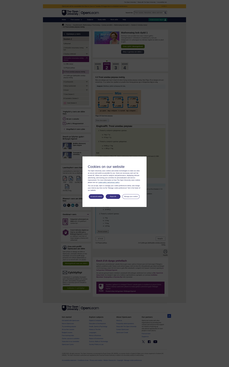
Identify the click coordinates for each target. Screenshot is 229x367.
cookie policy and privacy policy (108, 182)
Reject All (113, 196)
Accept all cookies (96, 196)
